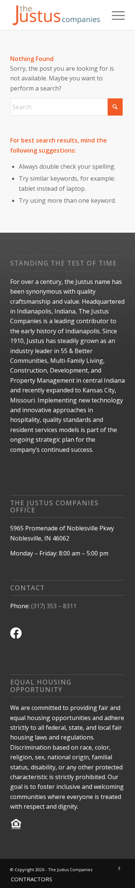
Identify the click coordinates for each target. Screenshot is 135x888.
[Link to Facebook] (119, 868)
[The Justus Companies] (56, 15)
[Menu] (114, 15)
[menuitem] (114, 15)
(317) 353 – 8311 (53, 606)
